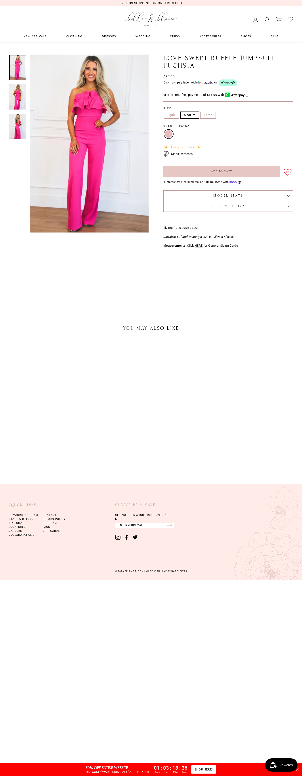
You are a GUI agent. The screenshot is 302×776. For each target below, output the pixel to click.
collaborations (21, 534)
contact (50, 515)
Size (167, 108)
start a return (21, 518)
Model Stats (228, 195)
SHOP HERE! (204, 769)
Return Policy (228, 206)
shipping (50, 522)
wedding (143, 36)
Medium (189, 115)
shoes (246, 36)
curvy (175, 36)
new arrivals (35, 36)
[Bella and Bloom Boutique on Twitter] (135, 537)
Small (172, 115)
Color (176, 126)
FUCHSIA (168, 134)
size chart (17, 522)
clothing (74, 36)
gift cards (51, 530)
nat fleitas (179, 571)
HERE (199, 245)
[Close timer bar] (297, 769)
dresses (109, 36)
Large (208, 115)
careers (15, 530)
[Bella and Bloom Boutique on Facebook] (126, 537)
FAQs (46, 526)
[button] (228, 83)
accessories (210, 36)
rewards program (23, 515)
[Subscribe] (170, 525)
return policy (54, 518)
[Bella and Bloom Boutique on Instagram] (117, 537)
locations (17, 526)
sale (275, 36)
